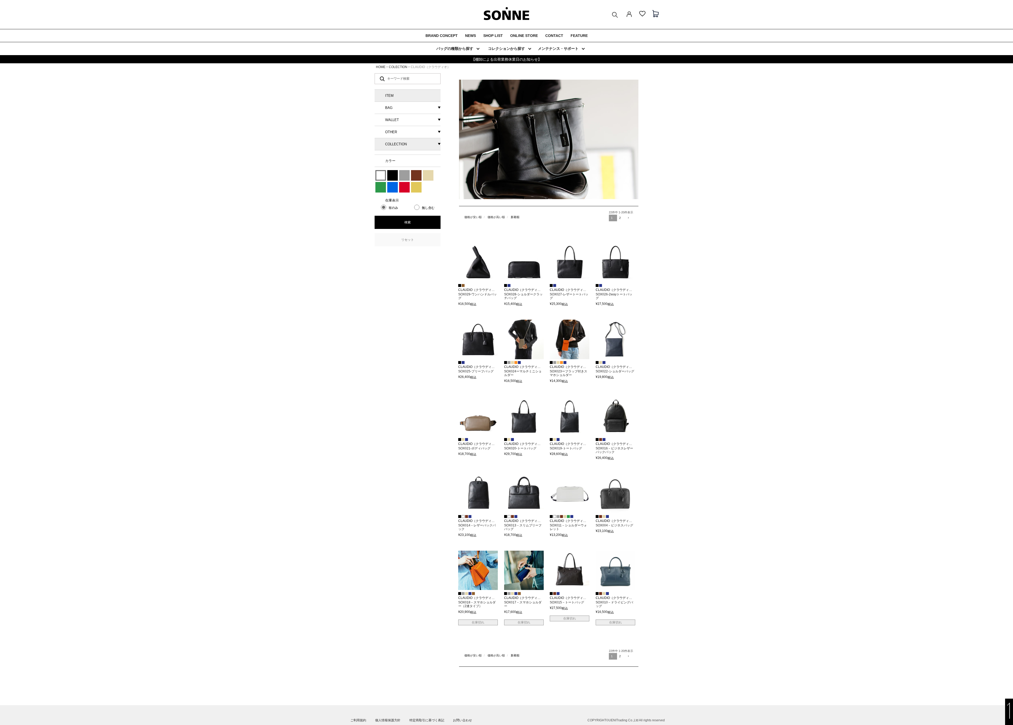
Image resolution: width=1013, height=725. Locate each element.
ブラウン (416, 175)
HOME (380, 67)
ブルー (392, 187)
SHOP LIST (493, 35)
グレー (404, 175)
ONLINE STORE (524, 35)
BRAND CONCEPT (442, 35)
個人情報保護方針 (387, 720)
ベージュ (428, 175)
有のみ (393, 208)
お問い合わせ (462, 720)
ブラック (392, 175)
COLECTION (398, 67)
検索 (407, 222)
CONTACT (554, 35)
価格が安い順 (473, 217)
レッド (404, 187)
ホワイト (380, 175)
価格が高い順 (496, 217)
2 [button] (620, 217)
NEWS (470, 35)
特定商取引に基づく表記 (426, 720)
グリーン (380, 187)
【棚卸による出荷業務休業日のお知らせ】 (506, 59)
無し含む (428, 208)
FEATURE (579, 35)
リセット (407, 240)
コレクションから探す (506, 48)
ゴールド (416, 187)
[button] (629, 218)
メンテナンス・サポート (558, 48)
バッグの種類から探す (454, 48)
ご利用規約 (358, 720)
